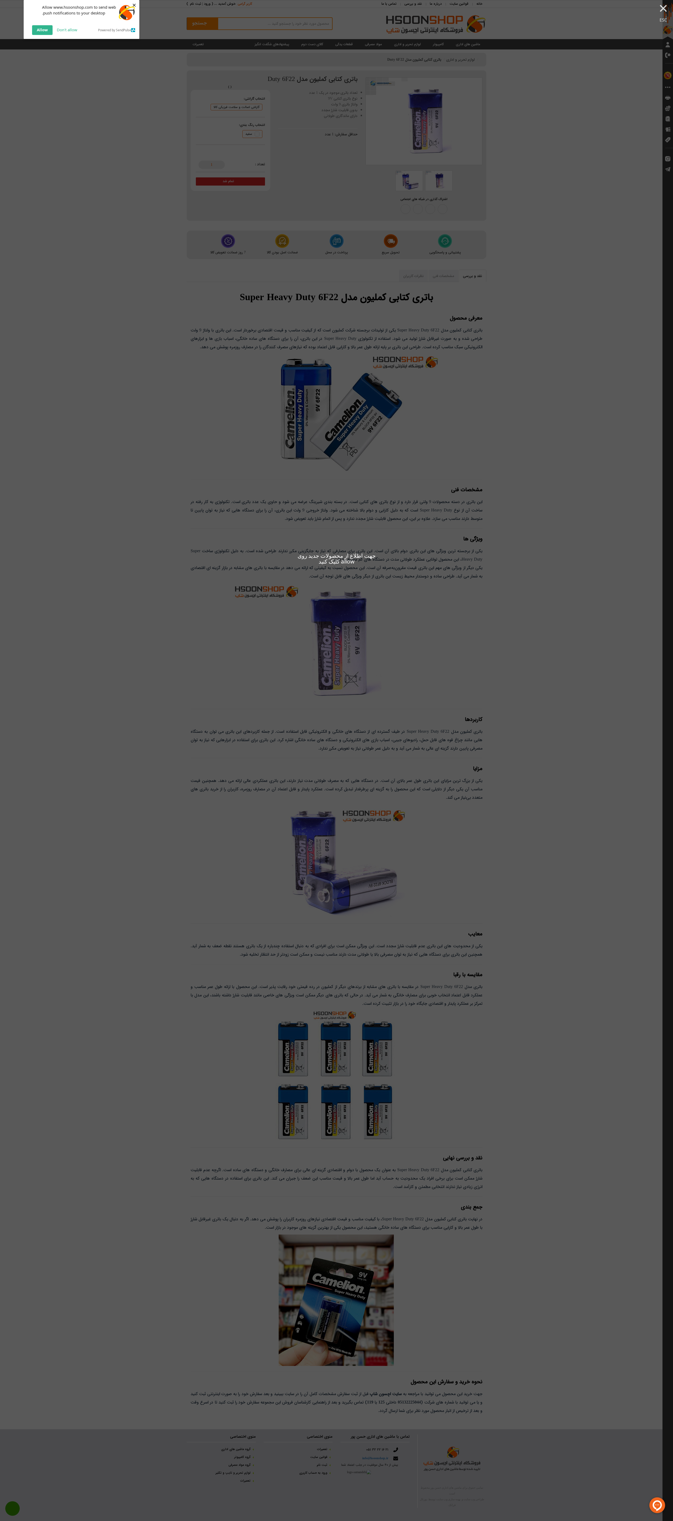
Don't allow (67, 29)
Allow (42, 29)
